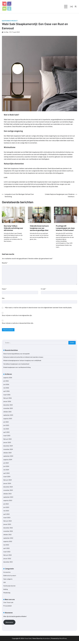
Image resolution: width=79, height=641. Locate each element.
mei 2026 (6, 388)
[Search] (75, 6)
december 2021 (8, 562)
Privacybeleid (7, 606)
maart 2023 (6, 517)
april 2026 (6, 391)
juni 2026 (6, 384)
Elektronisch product (10, 20)
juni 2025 (6, 425)
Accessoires (7, 572)
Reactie (5, 263)
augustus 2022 (7, 541)
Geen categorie (7, 579)
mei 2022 (6, 545)
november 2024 (8, 449)
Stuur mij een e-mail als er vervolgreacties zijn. (17, 315)
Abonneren (9, 622)
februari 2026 (7, 398)
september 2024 (8, 456)
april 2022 (6, 548)
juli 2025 (6, 422)
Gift (4, 582)
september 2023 (8, 497)
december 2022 (8, 528)
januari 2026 (7, 401)
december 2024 (8, 446)
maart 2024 (6, 476)
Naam (4, 289)
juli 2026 (6, 381)
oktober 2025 (7, 411)
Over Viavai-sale (8, 602)
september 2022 (8, 538)
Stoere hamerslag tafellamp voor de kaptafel (16, 353)
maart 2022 (6, 551)
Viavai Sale (27, 638)
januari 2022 (7, 558)
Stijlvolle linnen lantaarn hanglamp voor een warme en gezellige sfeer (39, 228)
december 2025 (8, 405)
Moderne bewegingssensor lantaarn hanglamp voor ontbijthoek (22, 360)
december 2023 (8, 487)
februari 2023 (7, 521)
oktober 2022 (7, 534)
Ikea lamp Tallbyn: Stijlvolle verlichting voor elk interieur (13, 228)
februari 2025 (7, 439)
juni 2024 (6, 466)
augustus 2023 (7, 500)
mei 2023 (6, 510)
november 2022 (8, 531)
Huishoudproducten (9, 586)
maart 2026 (6, 394)
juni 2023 (6, 507)
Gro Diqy (5, 32)
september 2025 (8, 415)
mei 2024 (6, 469)
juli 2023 (6, 504)
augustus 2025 (7, 418)
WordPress (63, 638)
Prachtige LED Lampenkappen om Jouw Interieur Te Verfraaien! (65, 228)
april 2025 (6, 432)
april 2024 (6, 473)
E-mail (43, 289)
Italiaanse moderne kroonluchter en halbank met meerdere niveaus (23, 357)
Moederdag (6, 592)
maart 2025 (6, 435)
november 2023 (8, 490)
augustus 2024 (7, 459)
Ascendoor (46, 638)
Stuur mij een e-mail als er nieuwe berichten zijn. (17, 323)
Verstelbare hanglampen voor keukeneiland (16, 364)
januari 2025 (7, 442)
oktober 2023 (7, 493)
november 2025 (8, 408)
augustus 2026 (7, 377)
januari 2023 (7, 524)
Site (3, 298)
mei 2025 (6, 429)
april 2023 (6, 514)
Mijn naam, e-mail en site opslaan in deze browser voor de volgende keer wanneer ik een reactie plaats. (38, 307)
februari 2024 (7, 480)
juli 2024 (6, 463)
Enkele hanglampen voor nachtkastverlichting (17, 367)
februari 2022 (7, 555)
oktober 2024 (7, 452)
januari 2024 (7, 483)
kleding (5, 589)
